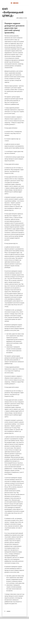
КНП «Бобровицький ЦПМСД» (12, 12)
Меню (15, 3)
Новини (8, 611)
